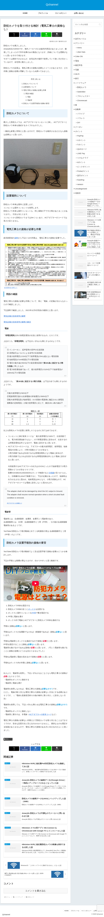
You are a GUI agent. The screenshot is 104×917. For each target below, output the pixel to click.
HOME (66, 911)
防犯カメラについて (30, 84)
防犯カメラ (9, 739)
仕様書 (51, 473)
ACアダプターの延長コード (40, 714)
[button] (57, 34)
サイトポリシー (86, 911)
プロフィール (75, 911)
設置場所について (29, 87)
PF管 (34, 613)
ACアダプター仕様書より (14, 503)
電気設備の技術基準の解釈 (14, 316)
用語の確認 (29, 93)
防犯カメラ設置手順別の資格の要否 (36, 103)
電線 (29, 97)
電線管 (29, 100)
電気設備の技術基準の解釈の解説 (17, 322)
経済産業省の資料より (10, 287)
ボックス (31, 609)
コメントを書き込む (35, 890)
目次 (33, 79)
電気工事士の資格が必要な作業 (34, 90)
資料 (16, 238)
